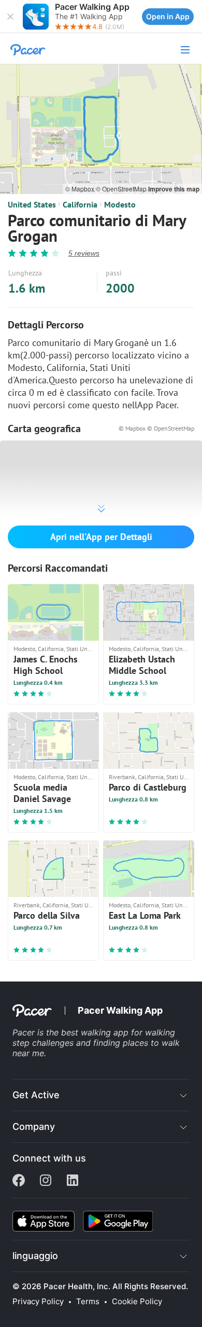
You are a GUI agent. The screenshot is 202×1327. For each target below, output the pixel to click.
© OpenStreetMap (122, 188)
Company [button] (33, 1126)
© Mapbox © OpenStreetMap (156, 428)
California (80, 204)
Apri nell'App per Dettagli (101, 537)
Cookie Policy (137, 1301)
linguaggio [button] (35, 1255)
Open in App (168, 16)
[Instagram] (45, 1181)
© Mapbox (80, 188)
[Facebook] (18, 1181)
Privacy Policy (38, 1301)
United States (32, 204)
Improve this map (173, 188)
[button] (10, 16)
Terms (87, 1301)
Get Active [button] (36, 1094)
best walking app (96, 1032)
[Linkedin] (72, 1181)
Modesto (120, 204)
